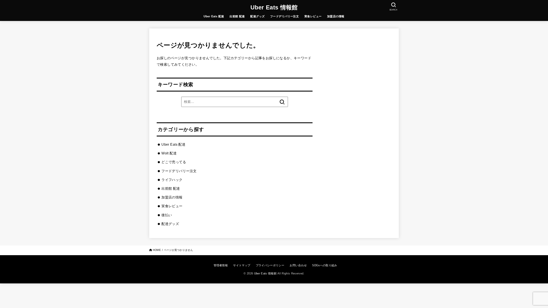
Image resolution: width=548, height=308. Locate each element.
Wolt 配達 (169, 153)
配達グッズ (257, 16)
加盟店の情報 (335, 16)
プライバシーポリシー (270, 265)
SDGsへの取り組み (324, 265)
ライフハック (171, 180)
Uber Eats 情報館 (274, 7)
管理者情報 (221, 265)
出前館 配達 (237, 16)
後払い (166, 215)
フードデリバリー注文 (284, 16)
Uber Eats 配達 (214, 16)
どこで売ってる (173, 162)
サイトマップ (241, 265)
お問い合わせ (298, 265)
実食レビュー (313, 16)
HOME (157, 250)
